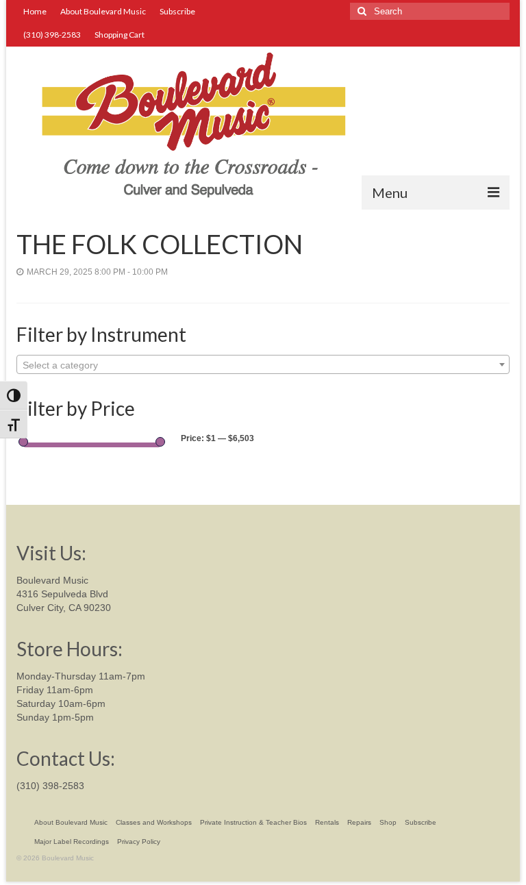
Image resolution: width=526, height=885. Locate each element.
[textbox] (263, 365)
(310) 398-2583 (50, 785)
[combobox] (263, 364)
